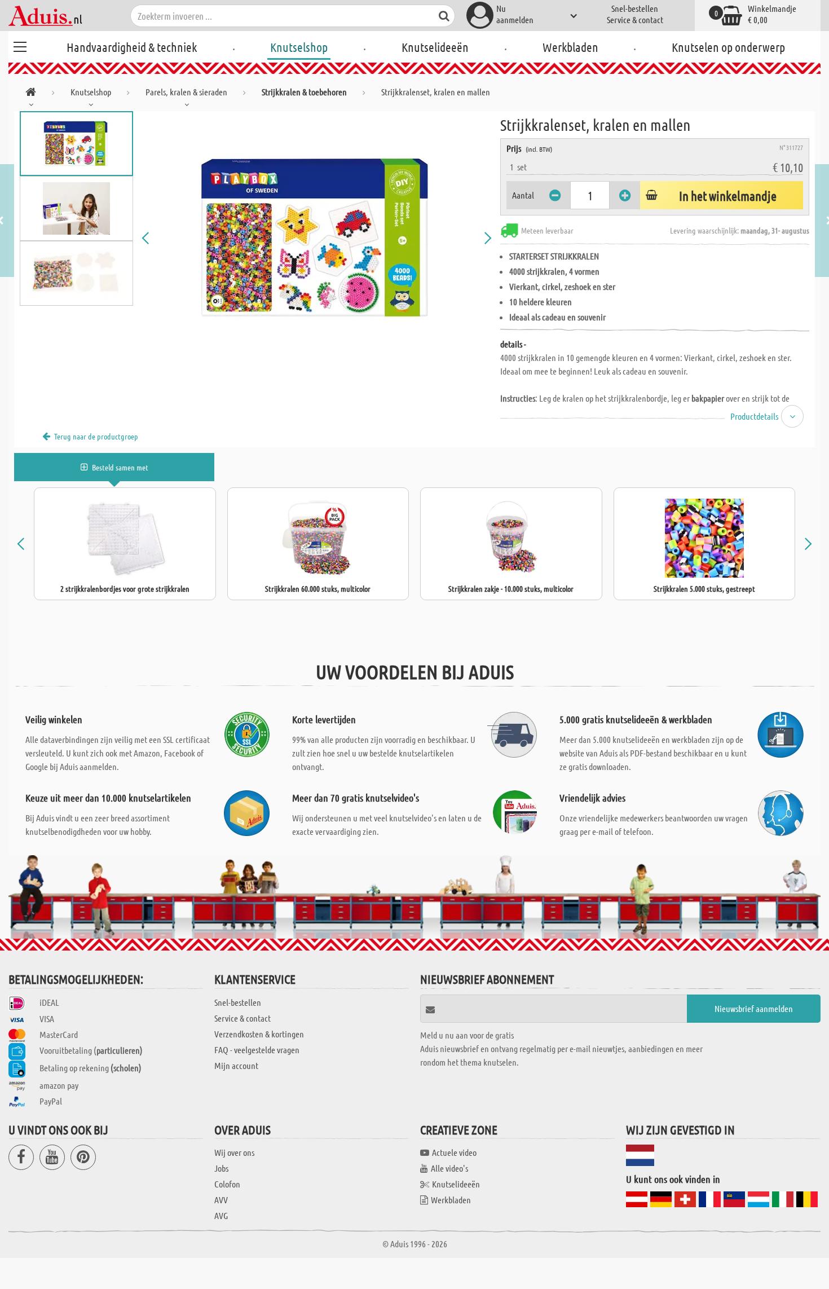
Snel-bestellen (634, 8)
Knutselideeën (435, 46)
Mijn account (236, 1065)
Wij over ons (234, 1152)
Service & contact (635, 19)
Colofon (227, 1183)
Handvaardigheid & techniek (132, 46)
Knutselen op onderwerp (728, 46)
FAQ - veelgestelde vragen (256, 1049)
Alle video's (449, 1168)
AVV (221, 1199)
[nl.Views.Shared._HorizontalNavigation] (30, 94)
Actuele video (454, 1152)
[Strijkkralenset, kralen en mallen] (317, 238)
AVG (221, 1215)
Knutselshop (299, 46)
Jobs (221, 1168)
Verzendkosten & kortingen (259, 1033)
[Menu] (19, 45)
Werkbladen (570, 46)
